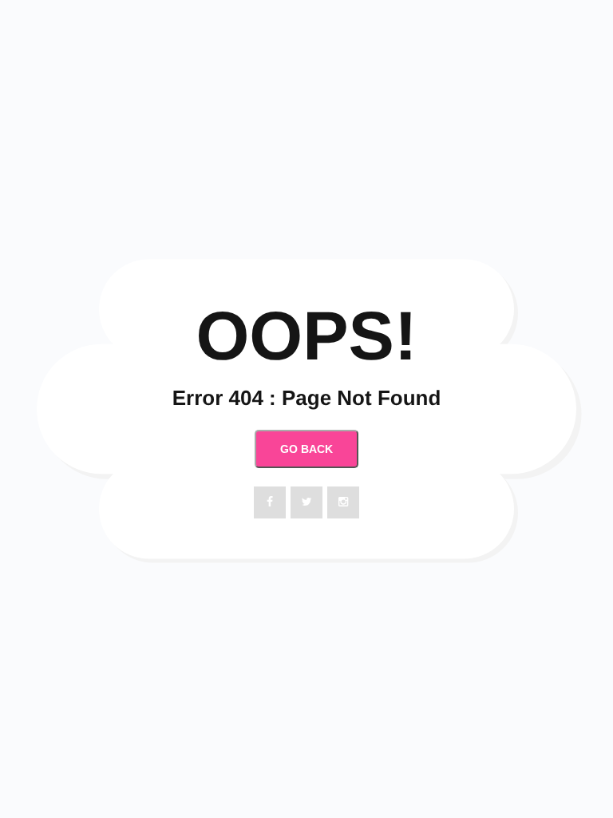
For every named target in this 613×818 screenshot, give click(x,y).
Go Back (306, 449)
